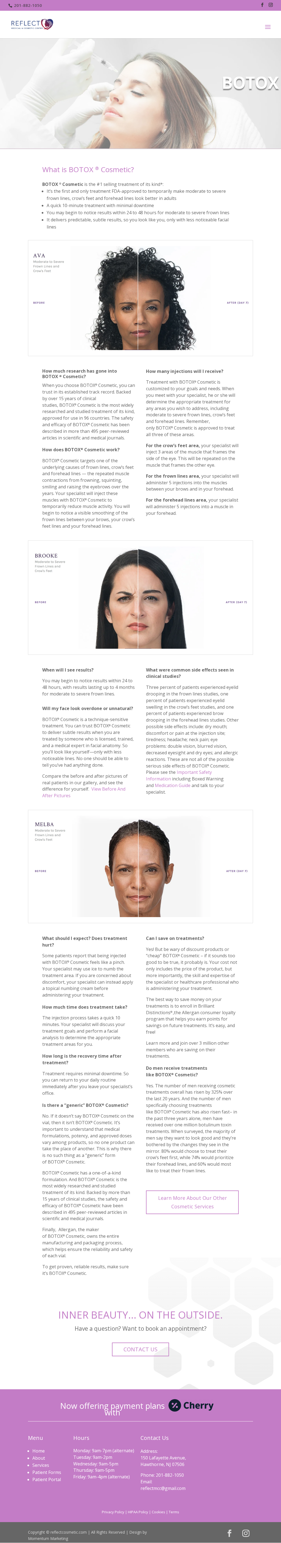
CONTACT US (140, 1349)
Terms (174, 1511)
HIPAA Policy (138, 1511)
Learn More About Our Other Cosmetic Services (192, 1202)
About (38, 1458)
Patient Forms (46, 1472)
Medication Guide (172, 785)
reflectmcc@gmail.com (163, 1488)
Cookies (158, 1511)
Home (38, 1451)
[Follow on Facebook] (229, 1533)
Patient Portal (46, 1479)
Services (40, 1465)
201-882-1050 (28, 5)
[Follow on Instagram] (246, 1533)
